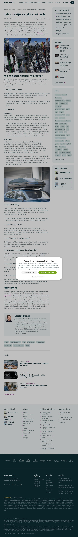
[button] (39, 277)
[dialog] (39, 268)
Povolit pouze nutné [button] (29, 272)
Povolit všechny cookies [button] (47, 272)
